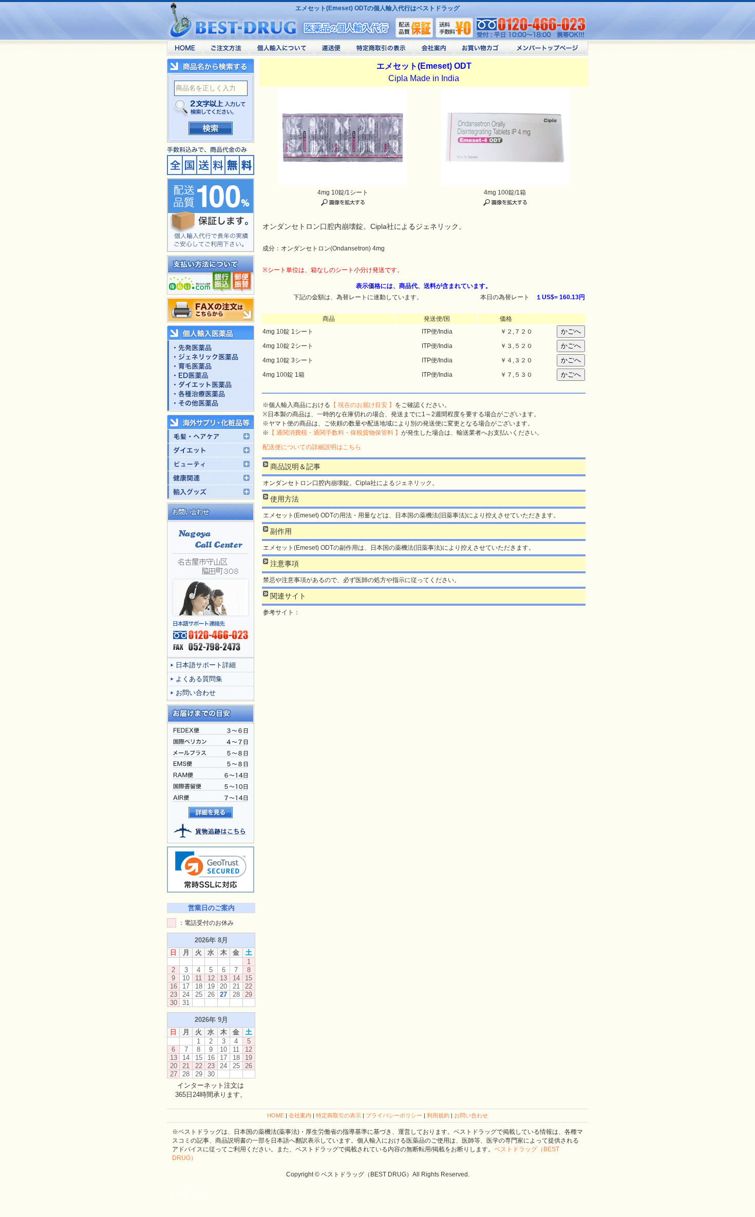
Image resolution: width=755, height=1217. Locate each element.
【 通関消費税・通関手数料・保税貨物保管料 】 (335, 432)
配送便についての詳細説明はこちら (311, 447)
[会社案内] (433, 50)
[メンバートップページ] (547, 50)
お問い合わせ (196, 693)
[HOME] (185, 50)
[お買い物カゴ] (480, 50)
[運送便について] (331, 50)
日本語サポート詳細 (206, 665)
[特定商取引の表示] (380, 50)
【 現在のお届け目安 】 (362, 405)
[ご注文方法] (226, 50)
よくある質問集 (199, 679)
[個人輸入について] (281, 50)
